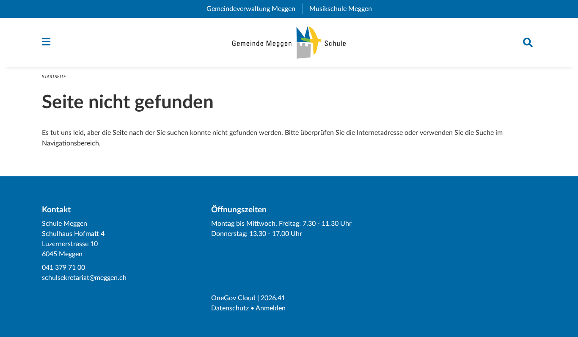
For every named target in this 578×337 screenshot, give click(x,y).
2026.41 (273, 298)
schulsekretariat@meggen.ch (84, 277)
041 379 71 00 (63, 267)
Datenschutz (230, 308)
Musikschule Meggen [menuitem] (344, 8)
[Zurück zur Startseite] (289, 42)
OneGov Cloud (233, 298)
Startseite (54, 76)
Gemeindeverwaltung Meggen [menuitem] (254, 8)
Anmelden (271, 308)
